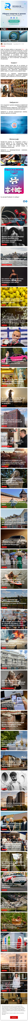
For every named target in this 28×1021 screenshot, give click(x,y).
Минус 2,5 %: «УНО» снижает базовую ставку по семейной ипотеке (14, 418)
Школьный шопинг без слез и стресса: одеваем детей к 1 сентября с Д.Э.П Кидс (14, 821)
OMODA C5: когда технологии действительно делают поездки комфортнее (14, 881)
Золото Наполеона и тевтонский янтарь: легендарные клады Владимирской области (14, 720)
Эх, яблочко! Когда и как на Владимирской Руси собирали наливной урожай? (14, 297)
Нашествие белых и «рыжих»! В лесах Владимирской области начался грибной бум (14, 922)
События (3, 46)
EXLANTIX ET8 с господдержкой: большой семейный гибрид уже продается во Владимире (14, 539)
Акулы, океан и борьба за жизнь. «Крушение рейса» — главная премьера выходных (14, 639)
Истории (4, 244)
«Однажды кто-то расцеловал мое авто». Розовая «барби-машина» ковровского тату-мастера (14, 357)
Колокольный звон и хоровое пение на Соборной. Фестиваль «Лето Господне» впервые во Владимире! (14, 619)
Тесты (3, 305)
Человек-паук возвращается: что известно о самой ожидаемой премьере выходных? (14, 216)
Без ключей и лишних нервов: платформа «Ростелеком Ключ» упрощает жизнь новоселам (14, 438)
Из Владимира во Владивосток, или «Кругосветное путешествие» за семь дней (14, 256)
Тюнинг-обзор (5, 365)
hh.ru (23, 49)
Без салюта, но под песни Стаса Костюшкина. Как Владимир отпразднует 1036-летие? (14, 276)
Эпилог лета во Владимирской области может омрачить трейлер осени (14, 559)
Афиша (3, 224)
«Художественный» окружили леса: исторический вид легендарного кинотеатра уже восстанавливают (14, 660)
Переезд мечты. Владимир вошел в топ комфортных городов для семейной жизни (14, 801)
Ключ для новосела (6, 446)
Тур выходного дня (6, 264)
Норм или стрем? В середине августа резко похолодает (14, 1002)
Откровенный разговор (7, 688)
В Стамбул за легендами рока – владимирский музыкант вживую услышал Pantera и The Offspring (14, 458)
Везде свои (5, 466)
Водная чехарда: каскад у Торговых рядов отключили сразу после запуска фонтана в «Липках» (14, 317)
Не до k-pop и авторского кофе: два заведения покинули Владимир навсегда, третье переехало (14, 377)
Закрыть (14, 1017)
